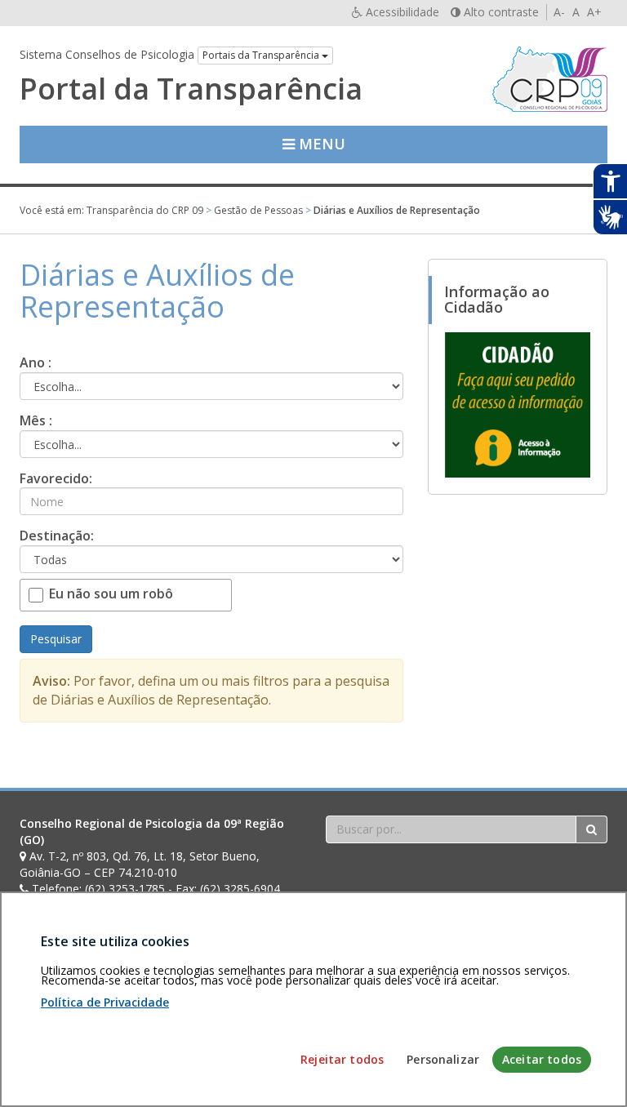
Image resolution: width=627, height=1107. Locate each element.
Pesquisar (56, 639)
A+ (594, 12)
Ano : (35, 362)
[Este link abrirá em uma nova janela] (517, 404)
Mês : (36, 420)
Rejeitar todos (342, 1059)
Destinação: (57, 536)
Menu (320, 143)
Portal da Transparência (191, 89)
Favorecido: (56, 478)
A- (559, 12)
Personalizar (443, 1059)
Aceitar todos (541, 1059)
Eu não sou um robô (111, 593)
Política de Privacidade (105, 1002)
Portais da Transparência (262, 55)
